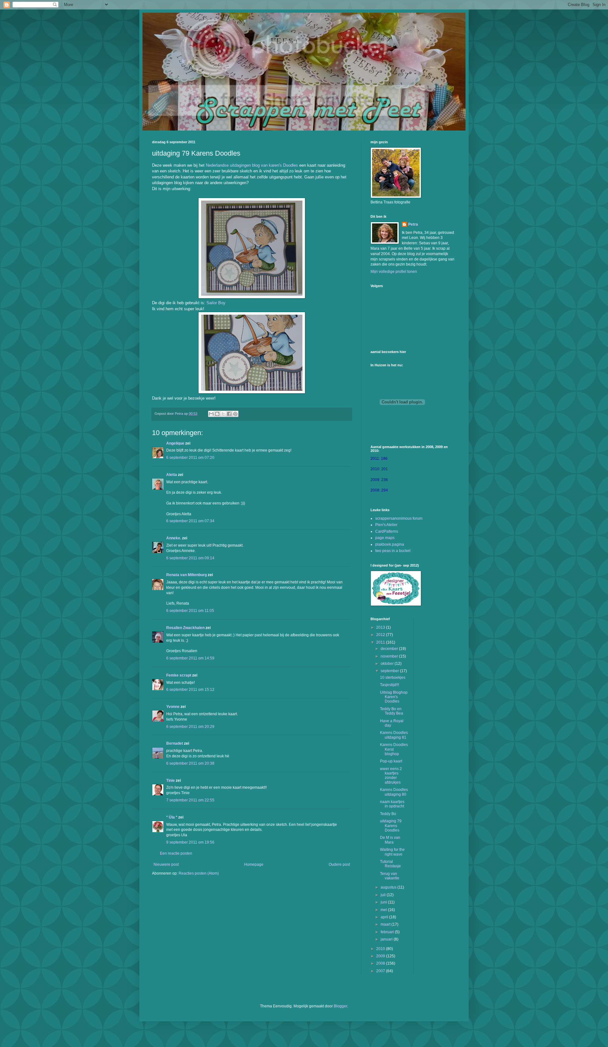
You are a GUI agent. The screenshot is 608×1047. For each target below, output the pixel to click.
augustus (389, 887)
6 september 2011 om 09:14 (190, 558)
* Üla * (171, 817)
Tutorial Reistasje (390, 863)
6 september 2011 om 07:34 (190, 521)
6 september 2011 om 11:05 (190, 610)
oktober (388, 663)
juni (384, 902)
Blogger (340, 1006)
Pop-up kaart (391, 761)
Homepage (253, 864)
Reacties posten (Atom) (199, 873)
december (390, 648)
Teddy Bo (388, 814)
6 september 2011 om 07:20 (190, 457)
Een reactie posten (176, 853)
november (390, 656)
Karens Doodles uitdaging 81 (394, 734)
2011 (381, 642)
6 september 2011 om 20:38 (190, 763)
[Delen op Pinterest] (235, 414)
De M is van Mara (390, 839)
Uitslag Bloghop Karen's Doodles (394, 697)
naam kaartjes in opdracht (392, 804)
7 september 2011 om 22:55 (190, 800)
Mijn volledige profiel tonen (393, 271)
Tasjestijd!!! (389, 685)
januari (387, 939)
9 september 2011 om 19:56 (190, 842)
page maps (385, 538)
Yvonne (173, 706)
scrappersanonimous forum (398, 518)
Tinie (170, 780)
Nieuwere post (166, 864)
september (390, 671)
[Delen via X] (223, 414)
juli (384, 895)
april (385, 917)
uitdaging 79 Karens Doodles (391, 825)
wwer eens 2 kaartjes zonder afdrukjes (391, 776)
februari (388, 932)
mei (384, 910)
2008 (381, 963)
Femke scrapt (178, 675)
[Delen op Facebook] (229, 414)
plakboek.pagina (389, 544)
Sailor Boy (215, 302)
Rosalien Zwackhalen (185, 628)
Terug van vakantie (389, 875)
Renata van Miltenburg (186, 575)
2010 (381, 949)
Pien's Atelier (386, 525)
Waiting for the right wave (392, 851)
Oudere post (339, 864)
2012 (381, 635)
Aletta (171, 474)
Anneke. (173, 538)
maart (386, 924)
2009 (381, 956)
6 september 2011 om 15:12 (190, 689)
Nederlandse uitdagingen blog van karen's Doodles (252, 165)
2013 (381, 627)
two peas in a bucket (392, 551)
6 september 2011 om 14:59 (190, 658)
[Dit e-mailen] (211, 414)
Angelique (175, 443)
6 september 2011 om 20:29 (190, 726)
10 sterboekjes (392, 677)
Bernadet (174, 743)
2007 (381, 971)
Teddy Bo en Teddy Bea (391, 711)
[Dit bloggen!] (217, 414)
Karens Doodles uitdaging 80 (394, 791)
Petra (413, 224)
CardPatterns (386, 531)
